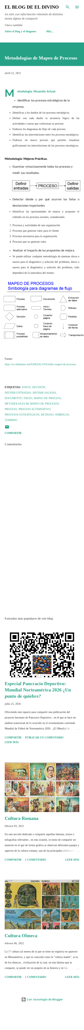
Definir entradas (18, 392)
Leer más (12, 742)
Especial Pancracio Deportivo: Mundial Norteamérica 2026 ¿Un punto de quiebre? (38, 690)
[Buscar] (67, 7)
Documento (13, 398)
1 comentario (35, 859)
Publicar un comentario (44, 737)
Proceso (11, 409)
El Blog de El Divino (32, 7)
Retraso (47, 414)
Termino (11, 420)
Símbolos (62, 414)
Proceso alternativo (34, 409)
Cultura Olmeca (21, 935)
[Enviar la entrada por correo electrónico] (7, 428)
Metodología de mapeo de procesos (32, 403)
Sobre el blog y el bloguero (20, 31)
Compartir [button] (13, 433)
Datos (26, 387)
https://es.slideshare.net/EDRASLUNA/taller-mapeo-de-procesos (40, 364)
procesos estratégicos (22, 414)
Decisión (38, 387)
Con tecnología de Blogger (44, 999)
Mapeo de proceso (47, 398)
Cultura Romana (21, 818)
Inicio (28, 398)
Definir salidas (44, 392)
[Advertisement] (42, 576)
